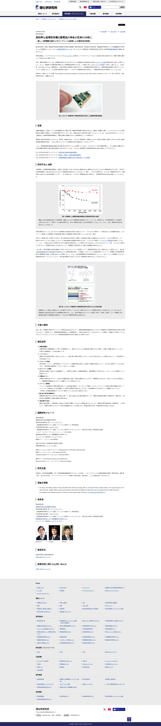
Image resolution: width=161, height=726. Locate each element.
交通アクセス (39, 1)
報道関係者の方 (84, 1)
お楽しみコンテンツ (88, 664)
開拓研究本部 (40, 506)
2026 (38, 652)
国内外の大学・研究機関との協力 (68, 687)
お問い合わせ (48, 1)
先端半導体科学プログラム (89, 626)
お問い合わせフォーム (42, 557)
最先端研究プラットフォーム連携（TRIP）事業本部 (68, 621)
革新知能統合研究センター (44, 636)
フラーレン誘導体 (107, 240)
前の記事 (104, 31)
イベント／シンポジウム (111, 661)
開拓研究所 (62, 628)
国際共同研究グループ (64, 49)
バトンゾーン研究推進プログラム (45, 628)
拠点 (61, 605)
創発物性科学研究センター (43, 519)
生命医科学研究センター (89, 636)
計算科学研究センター (88, 631)
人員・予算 (85, 605)
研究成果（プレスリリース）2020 (67, 19)
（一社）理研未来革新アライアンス (114, 684)
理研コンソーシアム (88, 684)
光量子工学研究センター (43, 643)
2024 (84, 652)
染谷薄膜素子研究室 (50, 506)
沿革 (84, 602)
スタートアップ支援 (65, 684)
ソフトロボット (69, 56)
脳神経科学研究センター (43, 640)
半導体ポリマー (97, 238)
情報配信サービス (64, 664)
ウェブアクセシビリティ (43, 593)
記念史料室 (40, 670)
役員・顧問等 (63, 602)
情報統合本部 (63, 636)
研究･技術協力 (86, 679)
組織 (38, 605)
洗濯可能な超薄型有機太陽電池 (68, 152)
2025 (61, 652)
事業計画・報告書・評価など (44, 608)
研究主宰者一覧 (41, 620)
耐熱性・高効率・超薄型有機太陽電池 (70, 155)
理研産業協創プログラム (111, 626)
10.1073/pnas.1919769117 (96, 492)
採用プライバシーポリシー (112, 590)
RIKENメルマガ (96, 7)
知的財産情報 (40, 679)
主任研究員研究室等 (88, 628)
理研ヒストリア (109, 667)
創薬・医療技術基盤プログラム (68, 626)
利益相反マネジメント (65, 611)
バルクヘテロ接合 (101, 62)
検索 (122, 7)
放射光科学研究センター (89, 643)
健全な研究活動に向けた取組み (90, 608)
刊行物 (39, 664)
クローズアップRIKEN (42, 661)
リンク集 (39, 590)
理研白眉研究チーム (110, 628)
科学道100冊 (86, 667)
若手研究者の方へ (64, 696)
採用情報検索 (40, 696)
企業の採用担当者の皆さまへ (44, 687)
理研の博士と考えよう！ (66, 661)
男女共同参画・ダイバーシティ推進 (114, 608)
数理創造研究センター (65, 631)
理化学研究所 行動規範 (111, 602)
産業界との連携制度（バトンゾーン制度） (69, 680)
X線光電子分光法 (55, 252)
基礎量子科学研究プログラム (44, 626)
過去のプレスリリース (111, 652)
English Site (57, 1)
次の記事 (122, 31)
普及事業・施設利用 (110, 679)
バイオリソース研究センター (67, 640)
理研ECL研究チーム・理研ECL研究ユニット (46, 633)
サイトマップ (86, 587)
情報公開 (62, 608)
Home (37, 19)
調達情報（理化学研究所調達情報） (114, 587)
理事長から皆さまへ (42, 602)
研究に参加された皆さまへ (44, 611)
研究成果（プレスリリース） (49, 19)
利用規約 (62, 590)
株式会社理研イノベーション (44, 684)
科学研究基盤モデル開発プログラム (114, 620)
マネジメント (108, 605)
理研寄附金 (73, 1)
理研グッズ (40, 667)
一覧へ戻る (113, 31)
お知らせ (85, 661)
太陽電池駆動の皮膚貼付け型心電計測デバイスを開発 (74, 157)
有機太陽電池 (113, 49)
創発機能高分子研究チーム (59, 519)
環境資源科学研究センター (89, 640)
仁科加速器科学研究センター (67, 643)
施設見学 (62, 667)
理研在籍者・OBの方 (99, 1)
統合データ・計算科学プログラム (91, 620)
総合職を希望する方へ (88, 696)
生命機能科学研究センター (112, 636)
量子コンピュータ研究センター (113, 631)
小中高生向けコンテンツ (116, 1)
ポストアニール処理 (98, 64)
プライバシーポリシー (88, 590)
